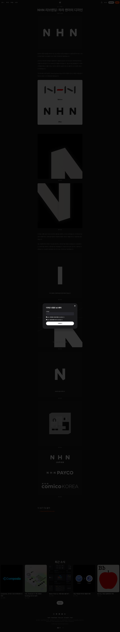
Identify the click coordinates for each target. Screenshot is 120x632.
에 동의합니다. (56, 317)
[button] (75, 306)
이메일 (47, 311)
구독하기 (60, 323)
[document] (60, 316)
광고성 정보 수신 (53, 319)
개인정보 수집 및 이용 (54, 317)
